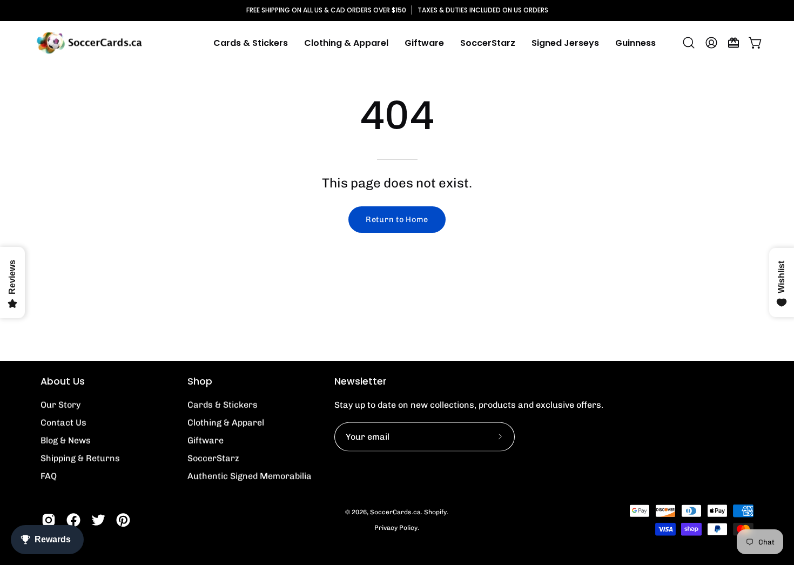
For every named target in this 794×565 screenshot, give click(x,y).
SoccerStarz (213, 458)
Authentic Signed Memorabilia (249, 476)
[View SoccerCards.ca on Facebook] (73, 520)
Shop (199, 381)
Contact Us (63, 423)
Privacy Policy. (396, 528)
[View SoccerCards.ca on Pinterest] (123, 520)
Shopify (435, 512)
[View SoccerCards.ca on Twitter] (98, 520)
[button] (346, 42)
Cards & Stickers (222, 405)
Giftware (205, 440)
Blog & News (66, 440)
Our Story (60, 405)
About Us (63, 381)
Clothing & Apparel (225, 423)
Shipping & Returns (80, 458)
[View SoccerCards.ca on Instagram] (49, 520)
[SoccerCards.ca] (89, 42)
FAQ (49, 476)
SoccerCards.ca (395, 512)
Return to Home (397, 219)
